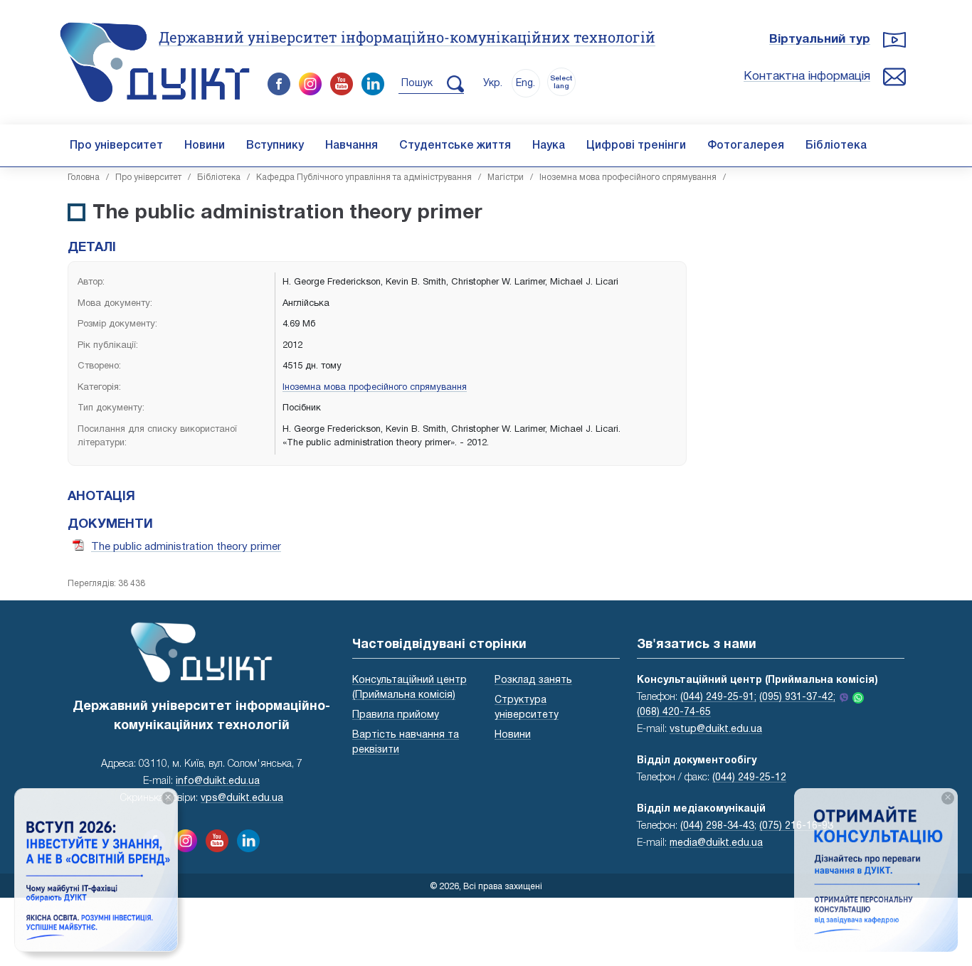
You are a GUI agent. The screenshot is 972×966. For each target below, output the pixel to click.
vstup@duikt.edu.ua (716, 729)
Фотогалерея (745, 146)
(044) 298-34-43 (717, 826)
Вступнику (275, 146)
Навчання (351, 146)
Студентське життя (455, 146)
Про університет (116, 146)
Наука (548, 146)
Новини (204, 146)
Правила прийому (395, 715)
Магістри (505, 177)
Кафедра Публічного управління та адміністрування (364, 177)
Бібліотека (836, 146)
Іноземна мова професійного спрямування (628, 177)
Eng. (525, 83)
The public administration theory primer (186, 547)
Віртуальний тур (819, 39)
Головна (84, 177)
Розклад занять (533, 680)
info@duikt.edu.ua (218, 781)
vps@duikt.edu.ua (242, 798)
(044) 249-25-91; (718, 697)
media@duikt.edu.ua (716, 843)
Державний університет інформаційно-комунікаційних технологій (407, 37)
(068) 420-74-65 (674, 712)
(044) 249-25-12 (749, 777)
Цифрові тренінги (636, 146)
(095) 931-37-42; (797, 697)
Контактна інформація (807, 76)
